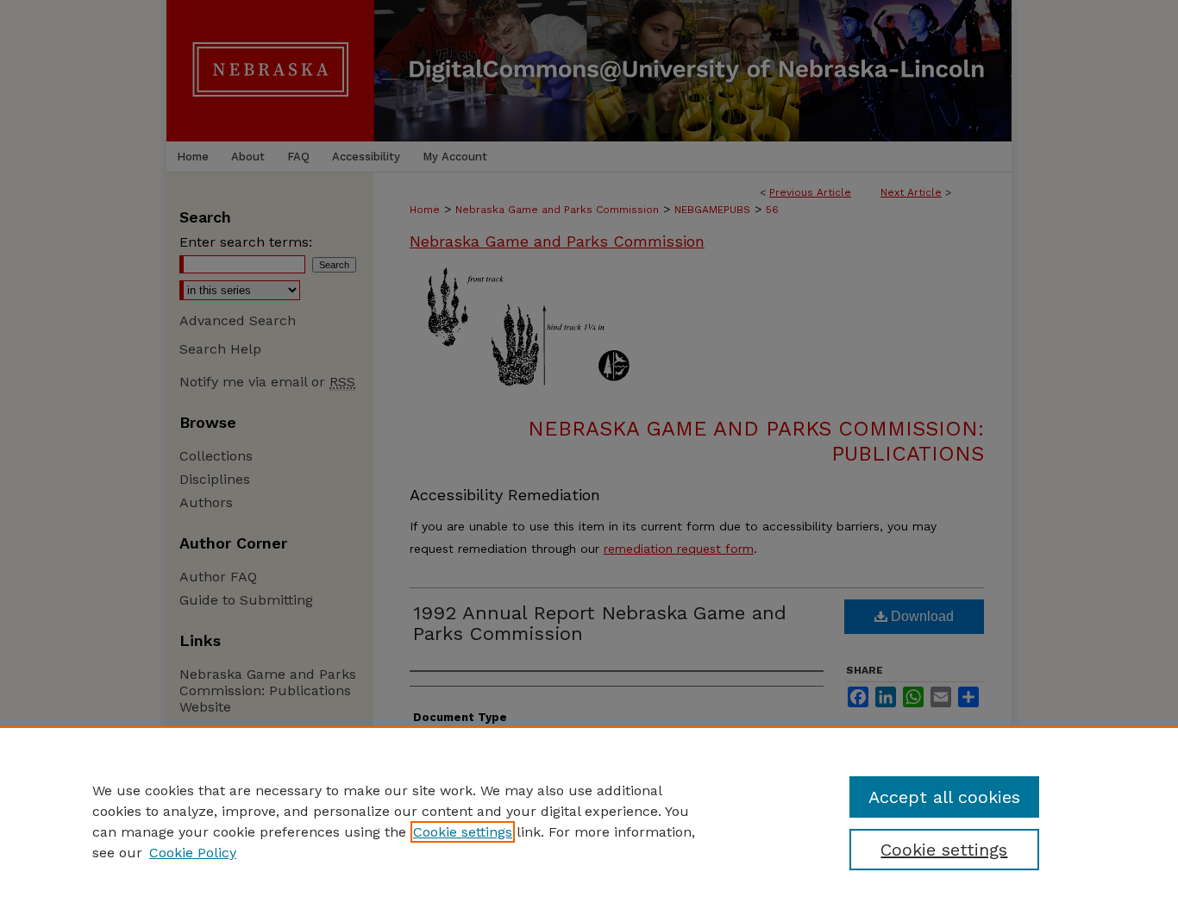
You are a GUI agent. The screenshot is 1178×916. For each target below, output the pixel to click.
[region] (589, 821)
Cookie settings (462, 832)
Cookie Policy (192, 852)
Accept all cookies (944, 797)
